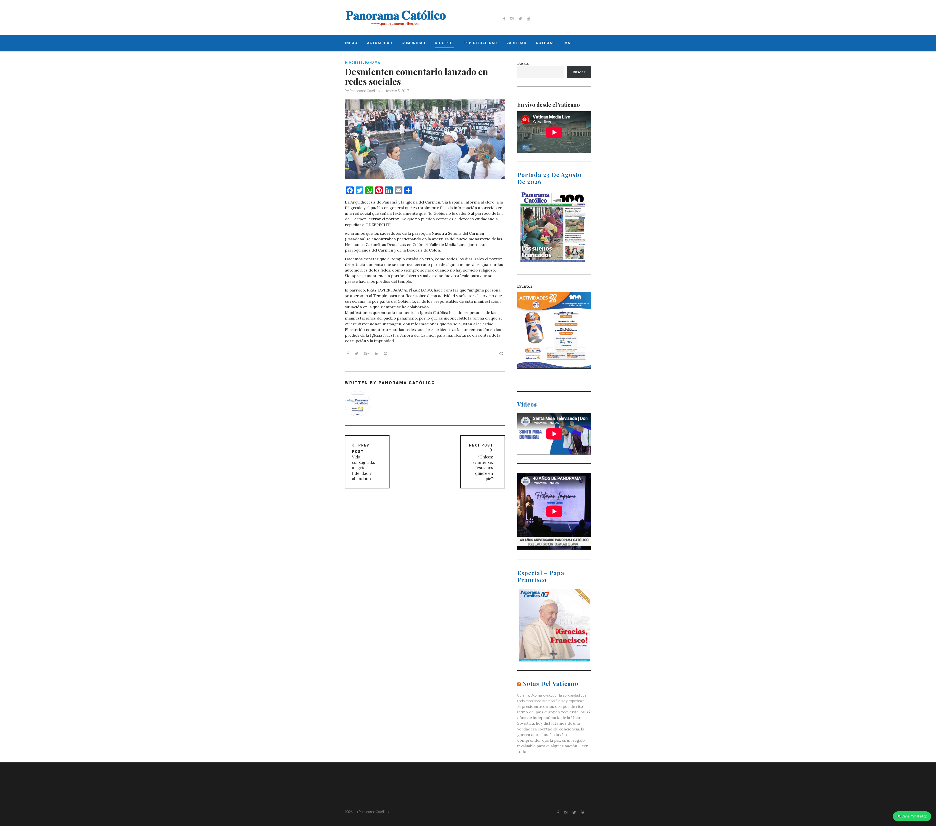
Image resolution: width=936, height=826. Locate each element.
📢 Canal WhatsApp (912, 816)
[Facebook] (504, 18)
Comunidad (413, 43)
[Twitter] (520, 18)
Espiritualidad (480, 43)
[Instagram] (512, 18)
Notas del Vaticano (550, 683)
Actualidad (379, 43)
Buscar (523, 63)
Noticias (545, 43)
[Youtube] (528, 18)
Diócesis (444, 43)
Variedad (516, 43)
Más (569, 43)
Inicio (351, 43)
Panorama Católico (365, 91)
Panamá (372, 62)
